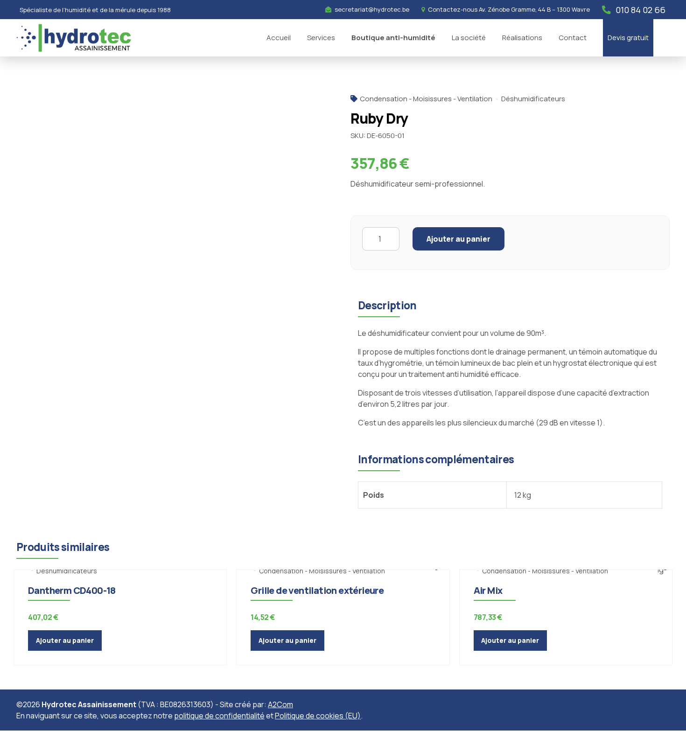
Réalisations (522, 37)
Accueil (278, 37)
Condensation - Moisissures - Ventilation (426, 99)
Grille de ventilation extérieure (317, 590)
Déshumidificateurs (533, 99)
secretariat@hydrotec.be (372, 9)
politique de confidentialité (219, 715)
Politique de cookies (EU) (318, 715)
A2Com (280, 704)
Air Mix (488, 590)
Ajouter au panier (458, 239)
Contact (573, 37)
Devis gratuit (628, 37)
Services (321, 37)
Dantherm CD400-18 (72, 590)
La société (469, 37)
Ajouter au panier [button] (65, 640)
